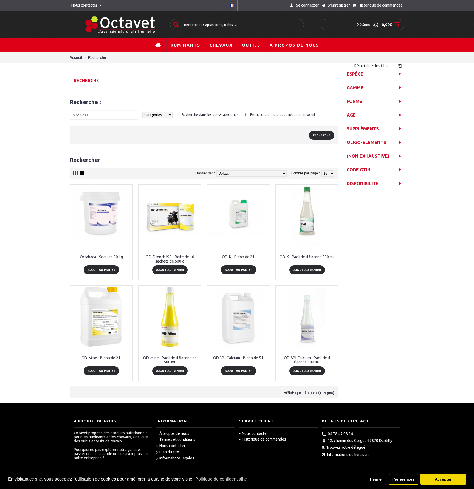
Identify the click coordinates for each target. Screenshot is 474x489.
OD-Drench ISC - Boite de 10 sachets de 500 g (170, 259)
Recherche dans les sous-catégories (210, 114)
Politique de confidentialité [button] (221, 479)
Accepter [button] (443, 479)
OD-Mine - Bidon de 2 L (101, 358)
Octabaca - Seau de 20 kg (101, 257)
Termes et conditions (177, 439)
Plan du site (169, 452)
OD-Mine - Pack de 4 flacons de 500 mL (170, 360)
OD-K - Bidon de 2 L (238, 257)
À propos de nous (174, 433)
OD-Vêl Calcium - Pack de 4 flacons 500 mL (307, 360)
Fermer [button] (376, 479)
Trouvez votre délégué (345, 447)
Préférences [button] (403, 479)
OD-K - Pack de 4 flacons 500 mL (307, 257)
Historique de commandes (264, 439)
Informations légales (176, 458)
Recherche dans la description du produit (282, 114)
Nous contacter (172, 446)
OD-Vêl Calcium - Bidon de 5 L (238, 358)
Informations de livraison (348, 454)
